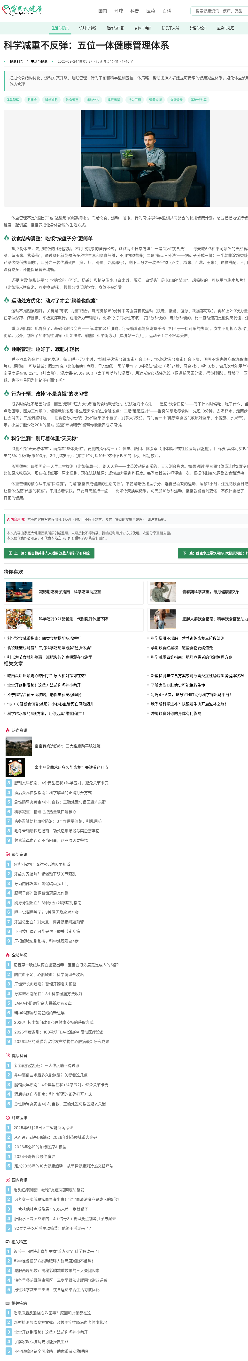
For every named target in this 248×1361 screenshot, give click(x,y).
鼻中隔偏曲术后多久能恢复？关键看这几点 (71, 767)
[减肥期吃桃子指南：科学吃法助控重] (20, 592)
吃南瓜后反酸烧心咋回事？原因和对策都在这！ (48, 675)
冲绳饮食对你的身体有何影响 (176, 713)
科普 (134, 10)
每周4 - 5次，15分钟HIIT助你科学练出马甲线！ (192, 694)
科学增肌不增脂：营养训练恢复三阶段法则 (188, 638)
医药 (150, 10)
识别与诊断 (87, 28)
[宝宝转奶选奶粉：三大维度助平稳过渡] (20, 746)
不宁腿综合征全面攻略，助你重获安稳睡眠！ (46, 694)
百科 (166, 10)
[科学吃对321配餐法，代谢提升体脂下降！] (20, 619)
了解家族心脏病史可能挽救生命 (178, 685)
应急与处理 (225, 28)
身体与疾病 (142, 28)
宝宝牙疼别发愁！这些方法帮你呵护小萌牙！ (46, 685)
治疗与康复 (115, 28)
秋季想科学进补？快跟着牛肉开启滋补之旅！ (189, 704)
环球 (118, 10)
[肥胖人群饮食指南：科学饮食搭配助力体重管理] (164, 619)
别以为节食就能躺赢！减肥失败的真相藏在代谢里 (50, 657)
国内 (102, 10)
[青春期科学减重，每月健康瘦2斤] (164, 592)
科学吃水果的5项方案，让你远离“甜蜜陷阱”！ (46, 713)
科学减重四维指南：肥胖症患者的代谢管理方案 (191, 657)
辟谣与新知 (198, 28)
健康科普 (16, 61)
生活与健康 (60, 28)
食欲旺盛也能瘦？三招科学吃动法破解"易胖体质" (49, 647)
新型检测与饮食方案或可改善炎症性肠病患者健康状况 (197, 675)
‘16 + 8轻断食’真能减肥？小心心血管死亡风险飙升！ (52, 704)
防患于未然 (170, 28)
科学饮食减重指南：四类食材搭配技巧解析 (44, 638)
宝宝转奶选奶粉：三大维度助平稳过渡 (68, 746)
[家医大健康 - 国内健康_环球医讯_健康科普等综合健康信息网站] (22, 11)
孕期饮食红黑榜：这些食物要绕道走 (182, 647)
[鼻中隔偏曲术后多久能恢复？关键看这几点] (20, 767)
